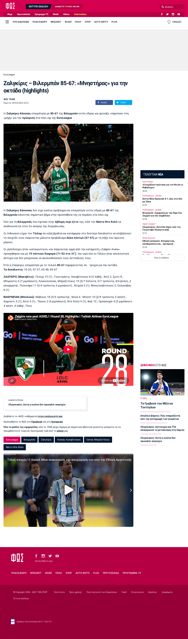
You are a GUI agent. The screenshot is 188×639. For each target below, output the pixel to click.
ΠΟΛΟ (78, 22)
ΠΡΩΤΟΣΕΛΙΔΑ (111, 573)
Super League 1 (149, 224)
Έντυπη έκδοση (21, 598)
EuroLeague (9, 74)
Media (55, 14)
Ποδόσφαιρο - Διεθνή (151, 196)
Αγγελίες (152, 592)
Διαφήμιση (167, 592)
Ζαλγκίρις (46, 439)
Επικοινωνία (137, 592)
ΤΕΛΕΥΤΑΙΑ (153, 174)
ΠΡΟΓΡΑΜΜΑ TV (132, 573)
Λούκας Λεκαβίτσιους (69, 439)
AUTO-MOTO (101, 22)
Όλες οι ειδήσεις (161, 258)
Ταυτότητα (59, 592)
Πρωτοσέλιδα (23, 14)
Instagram (57, 421)
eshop (60, 430)
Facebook (36, 421)
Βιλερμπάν (29, 439)
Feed (124, 592)
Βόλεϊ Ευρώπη (148, 238)
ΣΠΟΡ (88, 22)
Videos (66, 14)
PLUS (114, 22)
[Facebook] (163, 14)
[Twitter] (168, 14)
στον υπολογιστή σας (50, 416)
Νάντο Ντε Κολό (15, 447)
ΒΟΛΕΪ (68, 22)
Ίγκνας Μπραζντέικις (98, 439)
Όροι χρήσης (75, 592)
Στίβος (143, 398)
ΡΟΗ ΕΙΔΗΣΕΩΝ (21, 22)
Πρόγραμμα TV (41, 14)
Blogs (9, 14)
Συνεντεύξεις (80, 14)
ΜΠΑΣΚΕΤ (56, 22)
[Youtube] (180, 14)
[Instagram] (174, 14)
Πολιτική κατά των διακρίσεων (102, 592)
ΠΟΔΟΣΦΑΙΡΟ (39, 22)
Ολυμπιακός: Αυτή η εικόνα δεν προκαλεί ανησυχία (36, 404)
